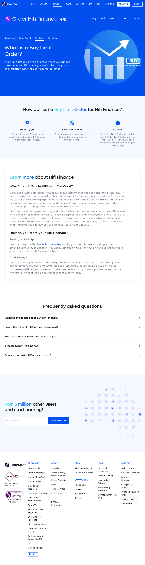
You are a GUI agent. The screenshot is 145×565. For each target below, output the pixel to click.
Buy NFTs (33, 505)
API (29, 543)
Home (33, 4)
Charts (135, 18)
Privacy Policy (58, 493)
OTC (99, 4)
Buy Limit (39, 38)
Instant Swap (35, 482)
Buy (94, 18)
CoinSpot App (35, 548)
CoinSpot (18, 465)
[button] (72, 318)
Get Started (59, 421)
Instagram (80, 494)
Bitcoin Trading (36, 473)
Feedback (126, 504)
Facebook (80, 485)
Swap (68, 4)
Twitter (78, 489)
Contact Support (130, 473)
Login (137, 4)
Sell (103, 18)
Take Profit (25, 38)
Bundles (80, 4)
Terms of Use (58, 489)
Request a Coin (129, 499)
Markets (109, 4)
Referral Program (84, 473)
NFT (90, 4)
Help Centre (127, 468)
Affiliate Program (84, 468)
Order (123, 18)
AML (53, 498)
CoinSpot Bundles (37, 493)
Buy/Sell (57, 4)
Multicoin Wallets (37, 524)
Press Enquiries (59, 480)
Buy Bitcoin (34, 468)
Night (34, 554)
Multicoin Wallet (51, 244)
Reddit (78, 498)
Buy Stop (53, 38)
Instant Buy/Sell (36, 477)
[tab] (72, 318)
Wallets (44, 4)
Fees (53, 485)
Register (123, 4)
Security (55, 468)
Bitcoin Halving (106, 476)
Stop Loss (10, 38)
